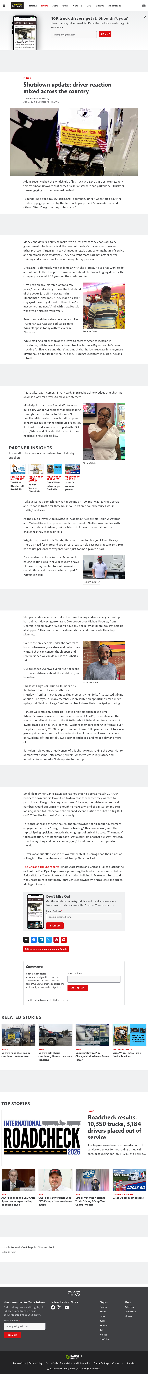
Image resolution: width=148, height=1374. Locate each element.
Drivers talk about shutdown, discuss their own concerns (55, 1056)
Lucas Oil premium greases (70, 486)
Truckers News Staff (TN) (36, 98)
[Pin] (56, 940)
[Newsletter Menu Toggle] (144, 5)
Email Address (54, 911)
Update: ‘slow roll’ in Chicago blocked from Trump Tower (92, 1056)
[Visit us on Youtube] (67, 1307)
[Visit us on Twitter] (59, 1307)
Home (4, 1049)
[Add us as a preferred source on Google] (64, 940)
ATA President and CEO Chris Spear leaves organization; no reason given (18, 1201)
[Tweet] (49, 940)
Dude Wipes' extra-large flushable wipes (54, 486)
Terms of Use (19, 1363)
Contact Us (117, 1363)
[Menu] (4, 5)
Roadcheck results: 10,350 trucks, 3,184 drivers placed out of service (114, 1127)
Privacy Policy (35, 1363)
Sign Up (105, 34)
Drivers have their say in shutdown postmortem (15, 1054)
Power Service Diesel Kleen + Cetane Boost (35, 488)
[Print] (26, 940)
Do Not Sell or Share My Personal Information (68, 1363)
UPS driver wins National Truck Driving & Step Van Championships (90, 1201)
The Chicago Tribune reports (41, 867)
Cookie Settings (101, 1363)
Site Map (130, 1363)
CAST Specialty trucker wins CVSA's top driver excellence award (55, 1201)
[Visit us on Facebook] (53, 1307)
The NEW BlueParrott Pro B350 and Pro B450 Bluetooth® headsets (17, 486)
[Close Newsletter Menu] (145, 17)
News (27, 77)
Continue (77, 988)
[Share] (34, 940)
